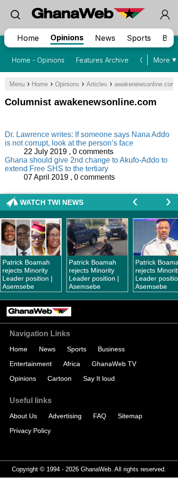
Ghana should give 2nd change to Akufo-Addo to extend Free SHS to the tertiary (86, 164)
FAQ (99, 416)
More (161, 60)
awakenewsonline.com (145, 84)
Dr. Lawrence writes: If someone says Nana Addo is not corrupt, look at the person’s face (87, 138)
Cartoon (59, 378)
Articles (96, 84)
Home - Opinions (38, 60)
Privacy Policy (30, 430)
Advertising (65, 416)
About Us (23, 416)
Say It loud (99, 378)
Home (28, 38)
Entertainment (30, 364)
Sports (139, 38)
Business (111, 349)
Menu (17, 84)
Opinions (67, 37)
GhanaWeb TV (114, 364)
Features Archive (102, 60)
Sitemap (130, 416)
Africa (71, 364)
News (105, 38)
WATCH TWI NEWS (52, 202)
